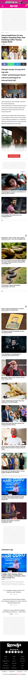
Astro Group (23, 674)
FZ (11, 594)
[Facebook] (6, 652)
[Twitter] (12, 652)
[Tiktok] (15, 652)
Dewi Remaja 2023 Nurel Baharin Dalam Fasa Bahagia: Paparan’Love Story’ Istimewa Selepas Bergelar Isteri (14, 601)
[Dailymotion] (21, 652)
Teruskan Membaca (14, 156)
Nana (4, 44)
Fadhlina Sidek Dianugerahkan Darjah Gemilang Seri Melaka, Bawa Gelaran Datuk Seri (13, 576)
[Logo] (14, 6)
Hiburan (7, 32)
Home (2, 32)
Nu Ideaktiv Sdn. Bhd (13, 674)
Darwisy (3, 579)
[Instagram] (9, 652)
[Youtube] (18, 652)
